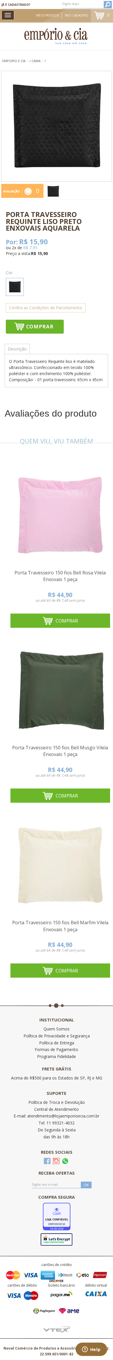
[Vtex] (56, 1329)
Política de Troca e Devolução (56, 1102)
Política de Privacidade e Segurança (56, 1036)
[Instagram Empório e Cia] (56, 1161)
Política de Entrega (56, 1043)
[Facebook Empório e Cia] (47, 1161)
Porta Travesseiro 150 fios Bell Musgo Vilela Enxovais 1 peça (60, 751)
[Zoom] (53, 191)
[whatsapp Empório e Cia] (65, 1161)
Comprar (40, 326)
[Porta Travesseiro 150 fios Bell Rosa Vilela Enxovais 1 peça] (60, 515)
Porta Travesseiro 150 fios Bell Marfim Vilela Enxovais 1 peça (60, 926)
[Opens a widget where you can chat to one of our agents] (91, 1350)
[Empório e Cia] (56, 36)
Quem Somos (56, 1029)
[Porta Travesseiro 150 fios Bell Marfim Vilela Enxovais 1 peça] (60, 865)
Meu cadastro (76, 15)
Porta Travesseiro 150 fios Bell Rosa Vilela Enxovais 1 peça (60, 576)
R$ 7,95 (30, 247)
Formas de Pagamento (56, 1049)
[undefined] (56, 126)
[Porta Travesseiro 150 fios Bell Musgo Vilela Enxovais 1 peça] (60, 690)
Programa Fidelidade (56, 1056)
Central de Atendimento (56, 1109)
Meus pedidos (47, 15)
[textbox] (87, 4)
